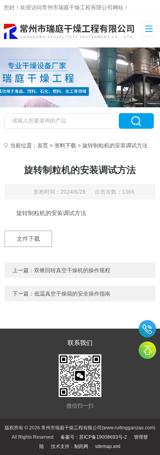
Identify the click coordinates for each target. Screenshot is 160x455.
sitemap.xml (107, 446)
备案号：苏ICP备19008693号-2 (94, 437)
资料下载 (65, 145)
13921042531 (147, 329)
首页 (42, 145)
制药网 (81, 446)
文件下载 (28, 238)
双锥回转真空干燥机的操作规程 (72, 270)
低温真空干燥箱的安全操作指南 (72, 293)
